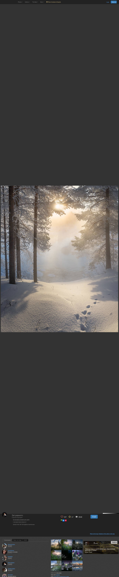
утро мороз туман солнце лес (20, 522)
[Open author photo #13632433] (67, 555)
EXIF (25, 540)
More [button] (41, 2)
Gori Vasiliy (10, 574)
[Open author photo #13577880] (56, 565)
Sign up (114, 2)
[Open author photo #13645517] (56, 555)
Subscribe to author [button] (94, 517)
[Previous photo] (1, 250)
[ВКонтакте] (63, 520)
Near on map (17, 540)
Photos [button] (20, 2)
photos (59, 573)
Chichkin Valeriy (11, 568)
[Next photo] (117, 250)
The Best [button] (34, 2)
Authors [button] (27, 2)
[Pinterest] (66, 520)
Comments (7, 540)
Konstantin (10, 556)
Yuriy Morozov (11, 550)
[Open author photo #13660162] (77, 544)
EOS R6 (58, 574)
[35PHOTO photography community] (9, 2)
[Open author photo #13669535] (67, 544)
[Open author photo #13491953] (67, 565)
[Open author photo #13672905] (56, 544)
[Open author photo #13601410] (77, 555)
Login (107, 2)
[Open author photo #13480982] (77, 565)
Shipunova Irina (11, 544)
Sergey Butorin (11, 562)
